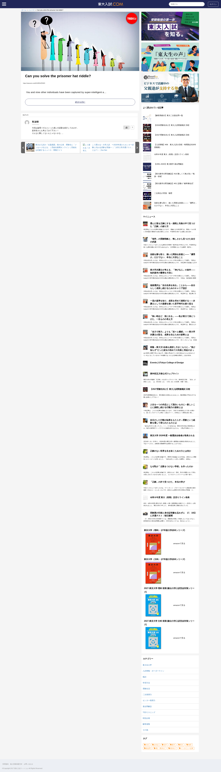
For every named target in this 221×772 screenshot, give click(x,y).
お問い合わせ (28, 764)
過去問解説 (147, 706)
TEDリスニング (149, 712)
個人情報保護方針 (16, 764)
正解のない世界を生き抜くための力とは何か (170, 451)
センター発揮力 (149, 700)
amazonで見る (179, 543)
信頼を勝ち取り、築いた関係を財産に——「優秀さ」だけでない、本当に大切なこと (172, 255)
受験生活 (146, 689)
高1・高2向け (160, 748)
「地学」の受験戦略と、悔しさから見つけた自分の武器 (172, 240)
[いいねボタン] (126, 127)
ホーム (23, 10)
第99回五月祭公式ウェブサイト (164, 374)
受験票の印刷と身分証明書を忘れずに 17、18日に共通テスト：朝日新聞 (173, 514)
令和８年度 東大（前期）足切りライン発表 (171, 154)
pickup (156, 745)
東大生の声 (147, 665)
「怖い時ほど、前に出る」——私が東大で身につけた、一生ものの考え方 (172, 317)
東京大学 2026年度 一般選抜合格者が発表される (172, 435)
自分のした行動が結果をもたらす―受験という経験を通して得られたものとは (172, 421)
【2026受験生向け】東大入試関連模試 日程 (171, 125)
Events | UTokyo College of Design (167, 363)
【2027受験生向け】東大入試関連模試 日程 (171, 135)
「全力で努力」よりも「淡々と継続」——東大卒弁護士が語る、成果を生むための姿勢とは (172, 333)
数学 (173, 745)
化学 (165, 745)
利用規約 (6, 764)
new (147, 745)
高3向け (173, 748)
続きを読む (80, 102)
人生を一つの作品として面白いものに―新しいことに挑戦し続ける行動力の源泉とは (172, 405)
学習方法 (146, 683)
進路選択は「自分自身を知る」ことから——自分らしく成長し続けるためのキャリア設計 (172, 286)
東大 (181, 745)
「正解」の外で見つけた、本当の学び (167, 482)
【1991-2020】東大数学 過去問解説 (168, 164)
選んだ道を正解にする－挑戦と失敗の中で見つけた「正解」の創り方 (172, 224)
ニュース (31, 10)
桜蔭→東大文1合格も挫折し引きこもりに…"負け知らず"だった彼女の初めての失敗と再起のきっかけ (172, 350)
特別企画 (146, 718)
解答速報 (146, 724)
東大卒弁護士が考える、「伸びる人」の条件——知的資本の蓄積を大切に (172, 271)
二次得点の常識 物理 (163, 193)
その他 (145, 730)
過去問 (148, 748)
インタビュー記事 (187, 748)
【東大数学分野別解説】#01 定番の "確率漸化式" (174, 183)
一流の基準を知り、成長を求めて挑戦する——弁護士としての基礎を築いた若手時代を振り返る (172, 302)
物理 (189, 745)
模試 (144, 677)
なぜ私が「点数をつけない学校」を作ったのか (171, 466)
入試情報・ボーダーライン (153, 671)
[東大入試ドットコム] (110, 6)
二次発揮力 (147, 695)
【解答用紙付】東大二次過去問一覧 (168, 115)
